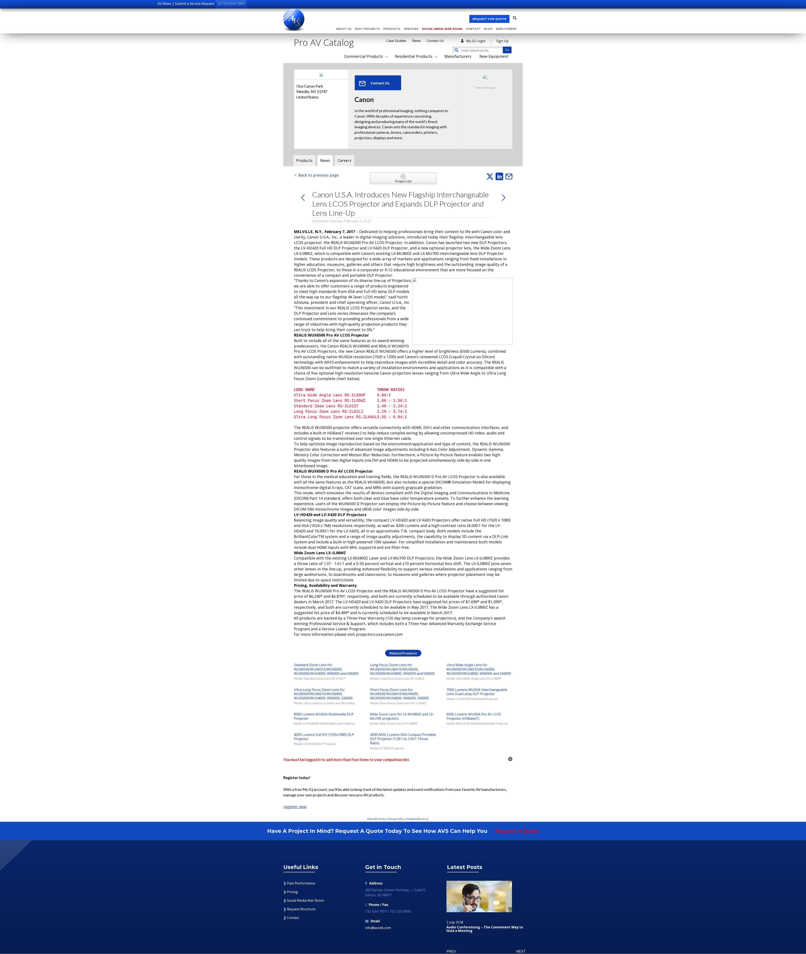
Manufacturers (457, 56)
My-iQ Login (475, 41)
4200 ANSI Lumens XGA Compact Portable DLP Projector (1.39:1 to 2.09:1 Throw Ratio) (403, 738)
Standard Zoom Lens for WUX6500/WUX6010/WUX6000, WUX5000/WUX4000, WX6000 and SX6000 (326, 669)
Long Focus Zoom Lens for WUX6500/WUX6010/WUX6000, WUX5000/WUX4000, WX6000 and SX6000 (402, 669)
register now (294, 806)
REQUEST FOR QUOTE (489, 19)
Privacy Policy (396, 819)
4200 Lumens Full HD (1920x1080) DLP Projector (324, 736)
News (416, 40)
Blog (488, 28)
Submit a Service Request (194, 3)
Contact (473, 28)
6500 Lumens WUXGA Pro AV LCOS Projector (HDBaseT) (473, 716)
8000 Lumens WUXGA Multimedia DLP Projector (323, 716)
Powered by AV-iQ (417, 819)
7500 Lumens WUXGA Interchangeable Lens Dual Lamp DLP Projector (476, 691)
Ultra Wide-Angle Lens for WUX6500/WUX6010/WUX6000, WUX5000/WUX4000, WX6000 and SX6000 (478, 669)
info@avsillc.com (378, 927)
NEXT (521, 951)
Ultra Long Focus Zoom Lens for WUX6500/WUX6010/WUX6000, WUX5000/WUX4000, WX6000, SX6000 (323, 693)
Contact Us (435, 40)
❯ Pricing (290, 892)
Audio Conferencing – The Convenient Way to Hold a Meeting (484, 929)
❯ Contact (291, 917)
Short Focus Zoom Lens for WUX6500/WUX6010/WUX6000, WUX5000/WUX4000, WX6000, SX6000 (399, 693)
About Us (344, 28)
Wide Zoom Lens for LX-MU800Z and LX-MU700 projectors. (402, 716)
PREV (451, 951)
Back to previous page (318, 175)
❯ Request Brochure (299, 909)
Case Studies (396, 40)
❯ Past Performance (299, 883)
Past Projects (367, 28)
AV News (164, 3)
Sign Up (502, 41)
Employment (506, 28)
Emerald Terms (376, 819)
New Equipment (493, 56)
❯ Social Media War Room (303, 900)
